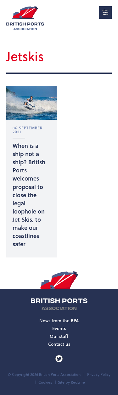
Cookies (45, 382)
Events (59, 328)
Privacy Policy (98, 374)
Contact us (59, 344)
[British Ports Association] (25, 18)
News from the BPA (59, 320)
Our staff (59, 336)
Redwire (78, 382)
